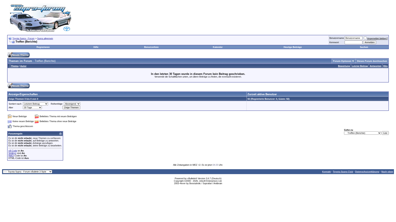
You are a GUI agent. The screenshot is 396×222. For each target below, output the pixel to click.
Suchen (364, 47)
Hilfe (95, 47)
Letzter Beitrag (360, 66)
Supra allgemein (45, 38)
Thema (14, 66)
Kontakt (326, 171)
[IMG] (11, 155)
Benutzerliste (151, 47)
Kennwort (334, 42)
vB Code (12, 150)
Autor (23, 66)
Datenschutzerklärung (367, 171)
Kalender (218, 47)
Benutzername (336, 38)
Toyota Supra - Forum (23, 38)
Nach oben (387, 171)
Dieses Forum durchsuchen (372, 61)
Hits (385, 66)
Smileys (12, 153)
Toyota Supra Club (343, 171)
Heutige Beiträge (293, 47)
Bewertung (344, 66)
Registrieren (43, 47)
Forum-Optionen (342, 61)
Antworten (375, 66)
